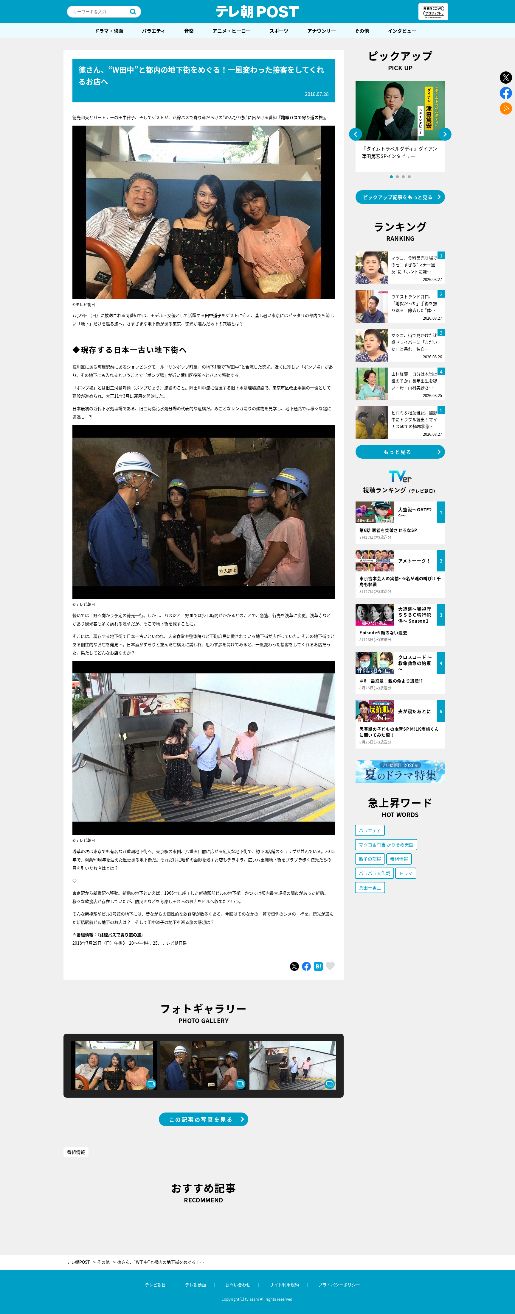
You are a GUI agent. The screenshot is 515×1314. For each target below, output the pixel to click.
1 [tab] (391, 176)
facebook (506, 93)
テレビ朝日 (155, 1285)
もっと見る (398, 451)
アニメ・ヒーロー (231, 30)
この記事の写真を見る (201, 1119)
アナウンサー (321, 30)
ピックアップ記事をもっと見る (398, 197)
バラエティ (153, 30)
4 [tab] (409, 176)
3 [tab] (403, 176)
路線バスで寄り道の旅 (120, 935)
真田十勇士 (370, 887)
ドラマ (405, 873)
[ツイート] (294, 966)
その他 (362, 30)
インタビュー (402, 30)
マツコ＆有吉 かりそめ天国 (386, 844)
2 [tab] (397, 176)
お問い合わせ (237, 1285)
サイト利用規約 (284, 1285)
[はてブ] (318, 966)
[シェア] (306, 966)
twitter (506, 77)
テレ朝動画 (195, 1285)
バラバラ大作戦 (374, 873)
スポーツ (278, 30)
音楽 (189, 30)
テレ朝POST (257, 11)
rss (506, 108)
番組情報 (76, 1152)
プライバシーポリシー (339, 1285)
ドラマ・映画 (108, 30)
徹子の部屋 (370, 859)
